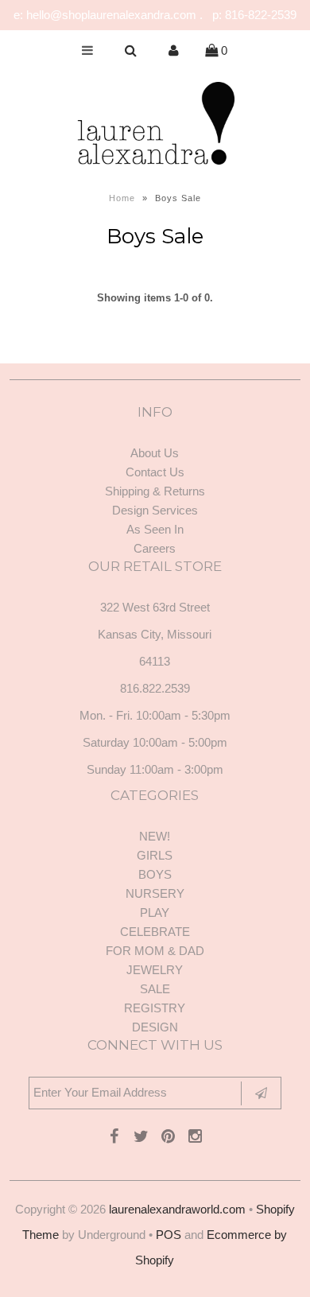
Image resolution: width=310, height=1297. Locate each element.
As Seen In (155, 529)
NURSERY (155, 893)
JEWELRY (154, 970)
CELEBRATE (155, 931)
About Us (154, 453)
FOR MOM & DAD (155, 950)
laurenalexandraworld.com (177, 1209)
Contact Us (155, 472)
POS (168, 1234)
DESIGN (155, 1027)
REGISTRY (154, 1008)
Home (122, 198)
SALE (155, 989)
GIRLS (154, 855)
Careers (155, 548)
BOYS (155, 874)
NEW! (154, 836)
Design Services (155, 510)
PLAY (154, 912)
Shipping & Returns (155, 491)
